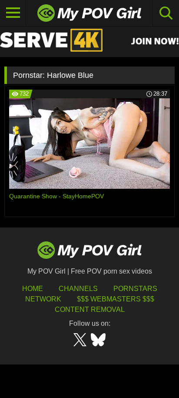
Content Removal (90, 309)
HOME (32, 288)
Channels (78, 288)
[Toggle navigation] (13, 13)
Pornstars (135, 288)
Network (43, 299)
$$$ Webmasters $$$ (115, 299)
